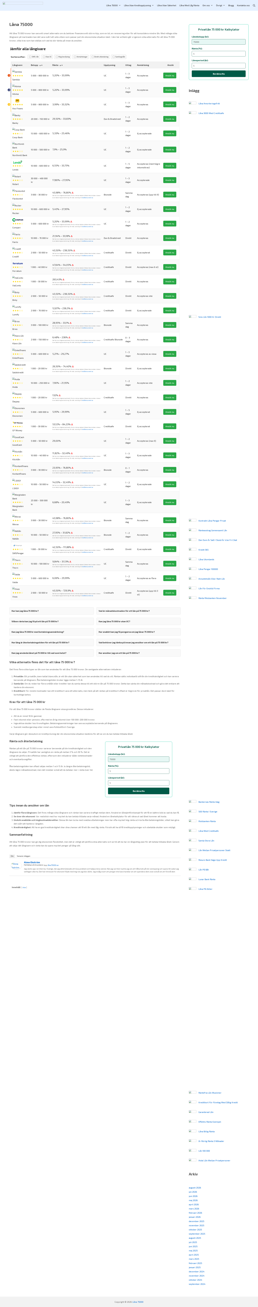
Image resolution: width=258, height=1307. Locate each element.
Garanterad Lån (205, 1112)
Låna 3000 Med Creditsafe (211, 113)
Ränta (55, 65)
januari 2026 (195, 1217)
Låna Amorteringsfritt (209, 103)
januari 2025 (195, 1267)
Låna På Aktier (205, 889)
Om (12, 856)
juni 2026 (193, 1196)
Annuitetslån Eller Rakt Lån (211, 578)
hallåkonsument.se (87, 197)
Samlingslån (120, 57)
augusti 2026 (195, 1187)
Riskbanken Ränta (207, 821)
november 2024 (196, 1275)
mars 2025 (194, 1259)
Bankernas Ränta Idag (208, 802)
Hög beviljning (64, 57)
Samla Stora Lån (206, 840)
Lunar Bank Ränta (206, 879)
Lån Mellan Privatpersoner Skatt (214, 850)
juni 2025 (193, 1246)
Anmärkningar (82, 57)
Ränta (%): (113, 766)
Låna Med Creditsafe (208, 831)
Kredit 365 (203, 549)
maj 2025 (193, 1250)
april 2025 (194, 1254)
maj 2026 (193, 1200)
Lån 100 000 (204, 1150)
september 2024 (197, 1284)
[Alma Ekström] (16, 865)
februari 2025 (195, 1263)
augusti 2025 (195, 1238)
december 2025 (196, 1221)
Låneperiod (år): (116, 777)
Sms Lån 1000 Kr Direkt (209, 317)
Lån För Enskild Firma (209, 588)
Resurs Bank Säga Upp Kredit (212, 860)
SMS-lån (35, 57)
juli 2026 (193, 1191)
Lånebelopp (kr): (116, 754)
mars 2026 (194, 1208)
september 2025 (197, 1233)
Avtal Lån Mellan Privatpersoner (214, 1160)
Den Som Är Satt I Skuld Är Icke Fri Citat (217, 540)
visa (24, 887)
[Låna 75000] (23, 5)
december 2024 (196, 1271)
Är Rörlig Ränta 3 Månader (211, 1141)
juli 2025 (193, 1242)
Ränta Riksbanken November (212, 598)
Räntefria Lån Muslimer (209, 1092)
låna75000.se (53, 865)
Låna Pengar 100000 (208, 569)
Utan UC (49, 57)
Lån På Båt (203, 869)
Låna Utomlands (206, 559)
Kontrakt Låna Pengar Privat (212, 520)
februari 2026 (195, 1212)
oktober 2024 (195, 1280)
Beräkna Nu (139, 791)
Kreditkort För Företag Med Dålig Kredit (218, 1102)
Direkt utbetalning (101, 57)
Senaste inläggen (23, 856)
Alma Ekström (32, 862)
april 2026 (194, 1204)
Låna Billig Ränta (206, 1131)
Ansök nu (169, 75)
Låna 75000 (137, 1302)
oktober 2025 (195, 1229)
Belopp (34, 65)
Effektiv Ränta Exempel (209, 1121)
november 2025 (196, 1225)
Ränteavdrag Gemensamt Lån (212, 530)
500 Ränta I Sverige (207, 811)
